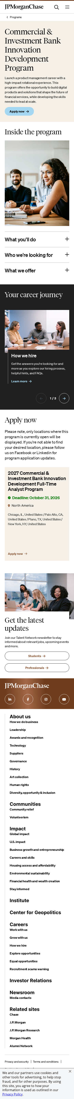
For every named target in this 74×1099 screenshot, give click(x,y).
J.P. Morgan (18, 1022)
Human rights (19, 785)
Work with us (18, 930)
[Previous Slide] (41, 398)
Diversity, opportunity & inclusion (32, 793)
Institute (19, 900)
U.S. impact (17, 842)
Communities (25, 804)
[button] (70, 1071)
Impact (18, 829)
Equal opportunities (23, 961)
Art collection (19, 777)
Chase (14, 1014)
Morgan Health (20, 1038)
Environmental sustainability (30, 873)
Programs (16, 17)
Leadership (18, 730)
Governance (18, 761)
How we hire (18, 945)
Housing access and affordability (32, 865)
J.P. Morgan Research (25, 1030)
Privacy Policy (12, 1094)
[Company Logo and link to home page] (24, 9)
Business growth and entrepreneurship (37, 850)
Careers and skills (22, 857)
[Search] (56, 7)
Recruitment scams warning (29, 969)
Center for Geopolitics (35, 912)
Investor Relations (31, 980)
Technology (18, 745)
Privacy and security (17, 1061)
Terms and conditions (46, 1061)
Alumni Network (21, 1046)
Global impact (19, 834)
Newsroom (22, 992)
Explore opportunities (25, 953)
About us (20, 716)
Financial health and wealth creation (35, 881)
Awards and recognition (26, 737)
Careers (19, 924)
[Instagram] (46, 699)
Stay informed (19, 889)
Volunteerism (19, 817)
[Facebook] (28, 699)
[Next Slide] (64, 398)
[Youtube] (64, 699)
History (15, 769)
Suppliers (16, 753)
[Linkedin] (10, 699)
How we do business (24, 722)
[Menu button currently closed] (67, 7)
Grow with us (19, 937)
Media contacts (20, 998)
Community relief (22, 809)
